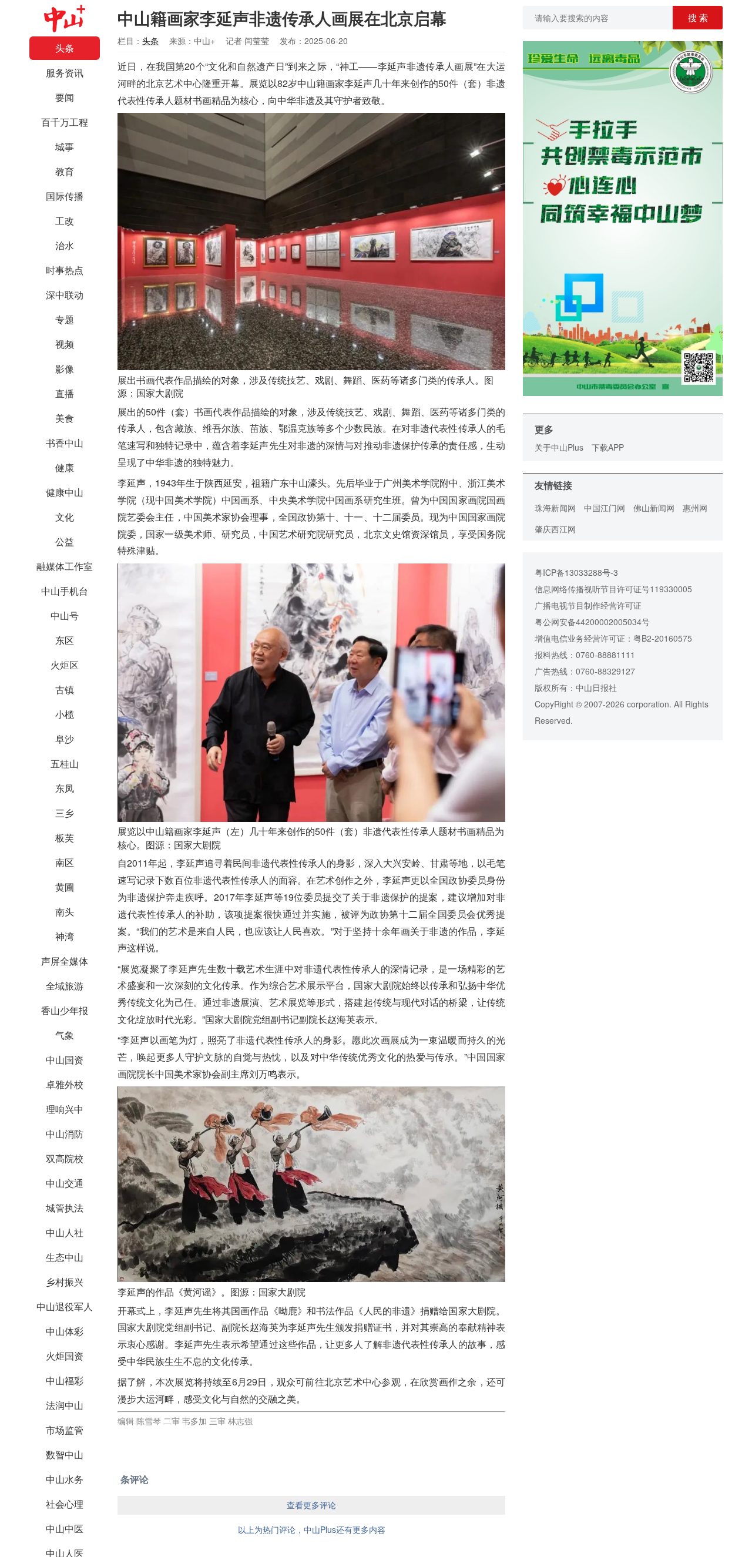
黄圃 (64, 887)
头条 (64, 48)
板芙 (64, 837)
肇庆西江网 (555, 529)
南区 (64, 862)
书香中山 (64, 442)
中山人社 (64, 1232)
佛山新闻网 (653, 508)
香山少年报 (64, 1010)
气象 (64, 1035)
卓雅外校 (64, 1084)
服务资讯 (64, 72)
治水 (64, 245)
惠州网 (695, 508)
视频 (64, 344)
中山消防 (64, 1133)
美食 (64, 418)
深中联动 (64, 294)
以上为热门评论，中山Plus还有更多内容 (311, 1529)
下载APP (608, 447)
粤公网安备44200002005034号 (592, 622)
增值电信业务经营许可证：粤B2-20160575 (613, 638)
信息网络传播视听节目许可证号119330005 (613, 589)
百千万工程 (64, 122)
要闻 (64, 97)
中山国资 (64, 1059)
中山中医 (64, 1528)
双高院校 (64, 1158)
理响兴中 (64, 1109)
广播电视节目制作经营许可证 (588, 605)
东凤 (64, 788)
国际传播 (64, 196)
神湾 (64, 936)
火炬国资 (64, 1356)
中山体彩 (64, 1331)
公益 (64, 541)
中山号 (65, 615)
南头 (64, 911)
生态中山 (64, 1257)
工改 (64, 220)
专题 (64, 319)
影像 (64, 368)
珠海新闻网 (555, 508)
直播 (64, 393)
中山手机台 (64, 591)
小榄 (64, 714)
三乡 (64, 813)
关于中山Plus (559, 447)
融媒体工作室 (64, 566)
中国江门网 (604, 508)
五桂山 (65, 763)
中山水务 (64, 1479)
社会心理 (64, 1504)
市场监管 (64, 1430)
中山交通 (64, 1183)
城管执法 (64, 1207)
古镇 (64, 689)
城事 (64, 146)
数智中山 (64, 1454)
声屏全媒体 (64, 961)
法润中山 (64, 1405)
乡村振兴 (64, 1281)
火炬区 (65, 665)
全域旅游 (64, 985)
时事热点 (64, 270)
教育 (64, 171)
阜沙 (64, 739)
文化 (64, 517)
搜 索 (698, 17)
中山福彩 (64, 1380)
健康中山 (64, 492)
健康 (64, 467)
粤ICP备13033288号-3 (576, 572)
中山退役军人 (64, 1306)
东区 (64, 640)
